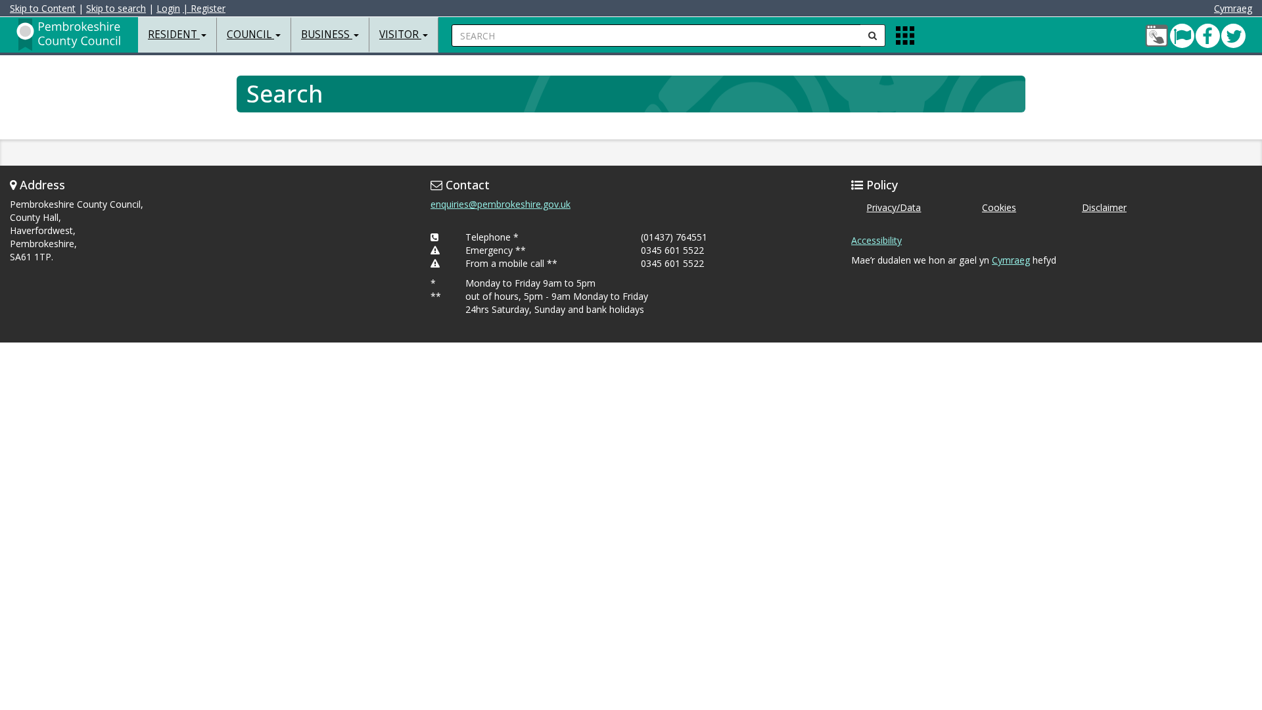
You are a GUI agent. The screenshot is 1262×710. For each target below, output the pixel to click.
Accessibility (876, 240)
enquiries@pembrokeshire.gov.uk (501, 204)
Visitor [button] (400, 34)
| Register (204, 8)
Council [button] (250, 34)
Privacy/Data (893, 207)
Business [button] (326, 34)
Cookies (999, 207)
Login (168, 8)
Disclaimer (1104, 207)
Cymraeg (1233, 8)
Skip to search (116, 8)
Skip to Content (43, 8)
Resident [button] (174, 34)
